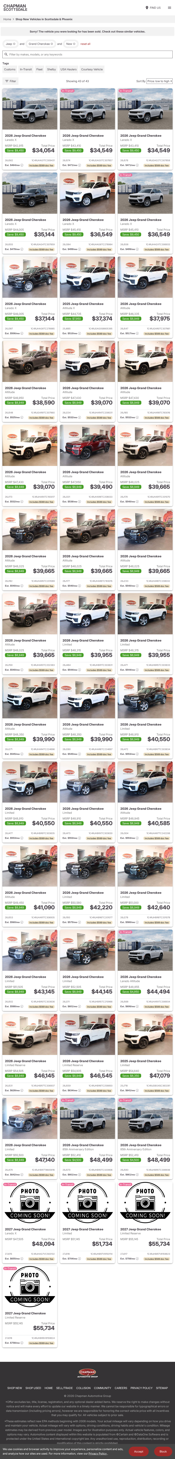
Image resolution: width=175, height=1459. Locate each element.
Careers (121, 1388)
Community (102, 1388)
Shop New (14, 1388)
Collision (83, 1388)
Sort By (141, 81)
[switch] (169, 7)
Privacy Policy (142, 1388)
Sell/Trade (64, 1388)
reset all (85, 44)
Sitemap (162, 1388)
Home (7, 19)
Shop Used (33, 1388)
